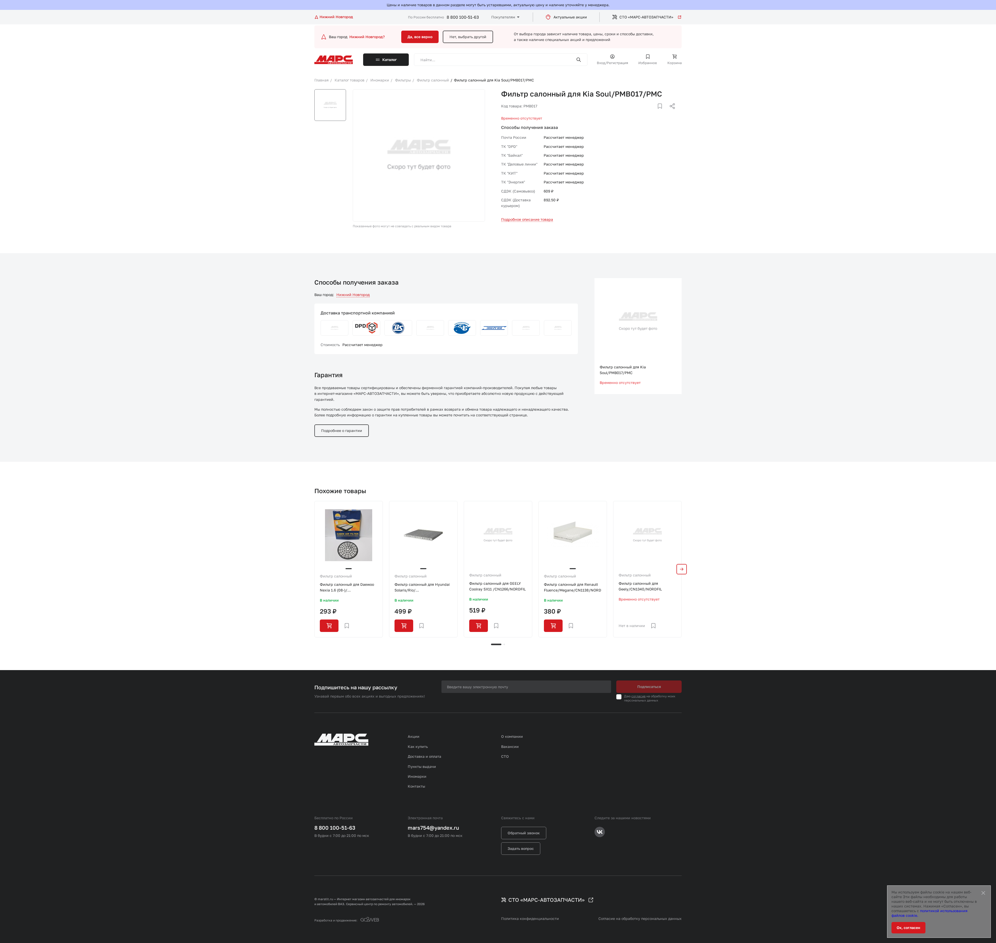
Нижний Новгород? (367, 37)
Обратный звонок (524, 833)
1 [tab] (496, 644)
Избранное (647, 63)
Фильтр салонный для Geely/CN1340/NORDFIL (640, 586)
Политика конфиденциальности (530, 918)
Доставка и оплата (424, 756)
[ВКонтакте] (654, 112)
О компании (512, 736)
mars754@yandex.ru (433, 827)
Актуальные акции (570, 17)
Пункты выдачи (422, 766)
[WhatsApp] (670, 112)
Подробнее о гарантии (341, 430)
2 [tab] (504, 644)
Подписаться (649, 686)
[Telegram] (645, 112)
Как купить (418, 746)
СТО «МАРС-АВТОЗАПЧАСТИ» (646, 17)
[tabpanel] (348, 569)
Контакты (416, 786)
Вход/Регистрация (612, 63)
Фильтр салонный (336, 576)
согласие (638, 696)
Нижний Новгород (353, 294)
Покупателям (503, 17)
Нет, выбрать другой (467, 37)
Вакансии (510, 746)
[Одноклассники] (662, 112)
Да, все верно (419, 37)
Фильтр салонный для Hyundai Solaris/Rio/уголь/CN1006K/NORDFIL (422, 587)
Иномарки (417, 776)
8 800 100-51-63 (463, 17)
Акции (413, 736)
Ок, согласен (908, 927)
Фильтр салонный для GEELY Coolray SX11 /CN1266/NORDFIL (497, 586)
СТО (505, 756)
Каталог (389, 59)
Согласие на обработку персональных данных (640, 918)
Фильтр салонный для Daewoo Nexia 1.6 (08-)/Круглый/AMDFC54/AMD (347, 587)
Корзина (674, 63)
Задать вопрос (521, 848)
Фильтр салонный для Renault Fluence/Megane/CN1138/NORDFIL (572, 587)
